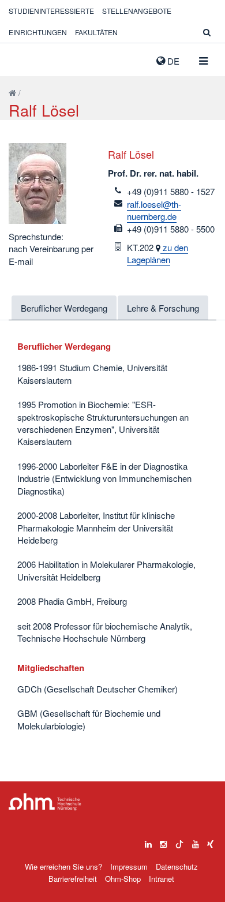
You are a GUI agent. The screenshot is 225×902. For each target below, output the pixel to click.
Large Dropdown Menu (45, 802)
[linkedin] (148, 841)
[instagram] (163, 841)
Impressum (129, 866)
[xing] (210, 841)
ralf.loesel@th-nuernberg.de (154, 210)
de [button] (172, 61)
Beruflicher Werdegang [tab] (64, 308)
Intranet (161, 878)
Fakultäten (96, 32)
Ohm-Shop (123, 878)
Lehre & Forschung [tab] (163, 308)
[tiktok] (179, 841)
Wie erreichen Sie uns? (63, 866)
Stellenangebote (136, 11)
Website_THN (26, 58)
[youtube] (195, 841)
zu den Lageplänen (157, 253)
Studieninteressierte (51, 11)
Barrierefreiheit (72, 878)
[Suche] (207, 32)
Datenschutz (177, 866)
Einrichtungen (38, 32)
